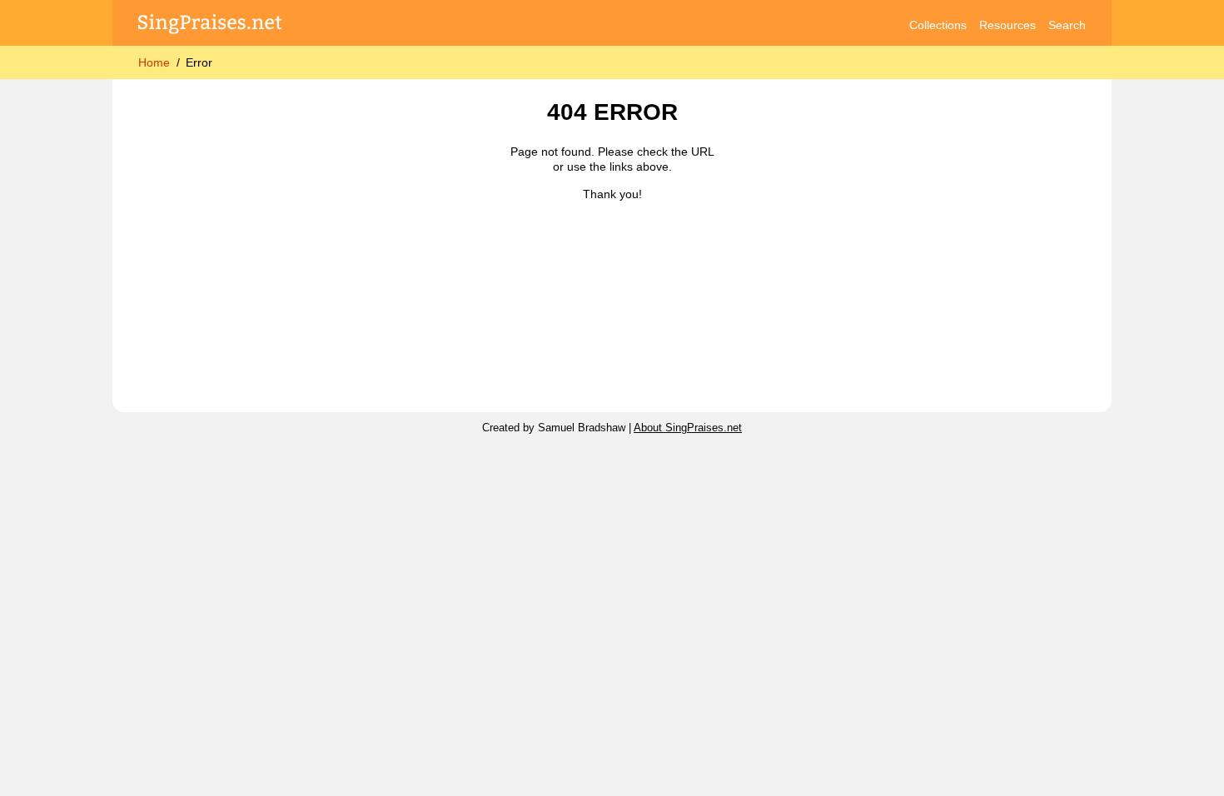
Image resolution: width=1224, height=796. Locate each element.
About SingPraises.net (688, 428)
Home (154, 62)
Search (1067, 25)
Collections (938, 25)
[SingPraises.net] (210, 25)
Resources (1007, 25)
